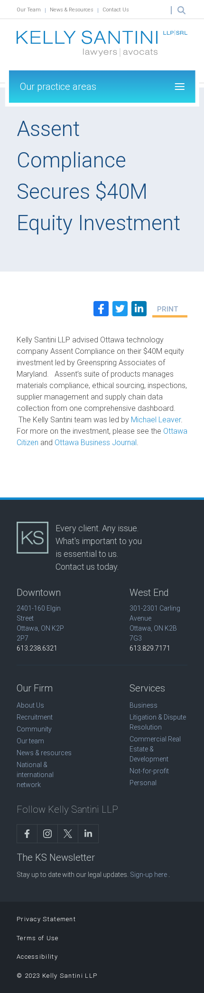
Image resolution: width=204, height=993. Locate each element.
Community (34, 729)
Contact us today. (87, 567)
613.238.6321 (37, 648)
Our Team (29, 10)
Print (167, 309)
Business (144, 705)
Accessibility (37, 956)
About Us (30, 705)
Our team (30, 741)
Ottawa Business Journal (96, 442)
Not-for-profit (149, 771)
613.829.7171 (150, 648)
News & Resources (71, 10)
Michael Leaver (156, 419)
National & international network (35, 775)
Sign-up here (148, 874)
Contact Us (115, 10)
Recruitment (35, 717)
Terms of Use (38, 938)
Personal (143, 783)
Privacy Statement (46, 919)
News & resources (44, 753)
